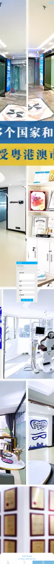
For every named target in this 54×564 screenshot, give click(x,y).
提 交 (24, 300)
